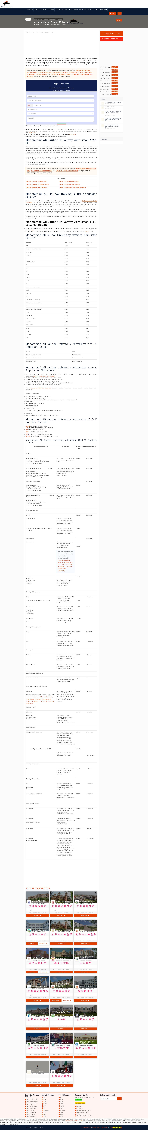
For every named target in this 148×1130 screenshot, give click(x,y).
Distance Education (86, 1127)
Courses (60, 913)
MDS (61, 1116)
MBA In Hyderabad (32, 1107)
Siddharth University (63, 958)
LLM (61, 1109)
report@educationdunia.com (73, 1121)
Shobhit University (86, 902)
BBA (44, 1099)
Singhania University (83, 1114)
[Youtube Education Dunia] (118, 1127)
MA (61, 1098)
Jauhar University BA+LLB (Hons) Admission (72, 188)
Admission (60, 19)
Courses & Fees (36, 913)
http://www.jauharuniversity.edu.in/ (44, 376)
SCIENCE (79, 1108)
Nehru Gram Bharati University (62, 1043)
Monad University (38, 1072)
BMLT (44, 1116)
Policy (106, 1127)
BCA (27, 435)
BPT (44, 1114)
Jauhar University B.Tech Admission (37, 184)
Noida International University (39, 1043)
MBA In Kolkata (31, 1112)
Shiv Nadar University (39, 987)
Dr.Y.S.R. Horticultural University (65, 568)
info (56, 913)
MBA (27, 428)
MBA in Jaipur (31, 1111)
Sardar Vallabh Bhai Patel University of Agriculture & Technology (62, 985)
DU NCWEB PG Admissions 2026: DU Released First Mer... (113, 119)
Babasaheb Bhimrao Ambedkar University (39, 901)
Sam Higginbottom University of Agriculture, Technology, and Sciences (64, 1013)
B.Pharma (46, 1111)
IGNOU (79, 1107)
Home (35, 19)
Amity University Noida (84, 1110)
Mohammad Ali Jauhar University (50, 19)
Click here (72, 134)
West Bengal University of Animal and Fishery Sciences (65, 564)
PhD (61, 1113)
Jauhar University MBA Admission (36, 188)
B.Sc (44, 1105)
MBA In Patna (31, 1114)
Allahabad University (63, 902)
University (40, 19)
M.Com (62, 1105)
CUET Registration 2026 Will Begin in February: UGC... (112, 126)
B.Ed (44, 1113)
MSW (61, 1114)
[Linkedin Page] (114, 1127)
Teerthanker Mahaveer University (87, 929)
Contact (111, 1127)
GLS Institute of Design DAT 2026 (41, 171)
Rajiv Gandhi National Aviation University (87, 1014)
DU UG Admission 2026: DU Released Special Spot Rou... (113, 112)
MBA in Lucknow (31, 1116)
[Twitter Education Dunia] (116, 1127)
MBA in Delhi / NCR (32, 1099)
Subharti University (83, 1112)
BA (44, 1098)
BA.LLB (28, 436)
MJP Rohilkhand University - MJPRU (62, 1071)
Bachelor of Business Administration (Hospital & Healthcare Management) (58, 71)
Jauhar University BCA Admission (69, 184)
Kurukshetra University (84, 1116)
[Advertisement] (77, 46)
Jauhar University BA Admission (69, 181)
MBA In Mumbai (31, 1109)
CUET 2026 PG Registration (113, 102)
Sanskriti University (39, 1015)
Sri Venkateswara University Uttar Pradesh (40, 957)
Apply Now (36, 915)
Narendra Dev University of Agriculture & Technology (88, 1042)
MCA (61, 1099)
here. (32, 230)
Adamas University (64, 560)
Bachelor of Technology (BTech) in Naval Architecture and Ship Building (60, 75)
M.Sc (61, 1103)
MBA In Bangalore (32, 1103)
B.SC (27, 431)
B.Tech (45, 1103)
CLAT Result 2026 (110, 107)
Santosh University (86, 987)
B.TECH (28, 426)
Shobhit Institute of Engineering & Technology (86, 957)
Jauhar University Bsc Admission (36, 181)
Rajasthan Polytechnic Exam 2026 (67, 171)
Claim (119, 20)
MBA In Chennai (31, 1105)
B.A (27, 429)
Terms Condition (100, 1127)
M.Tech (62, 1107)
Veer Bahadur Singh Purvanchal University (39, 929)
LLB (44, 1109)
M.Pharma (63, 1111)
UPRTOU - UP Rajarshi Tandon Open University (64, 929)
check (87, 231)
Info (30, 913)
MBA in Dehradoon (32, 1101)
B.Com (45, 1107)
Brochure (42, 944)
